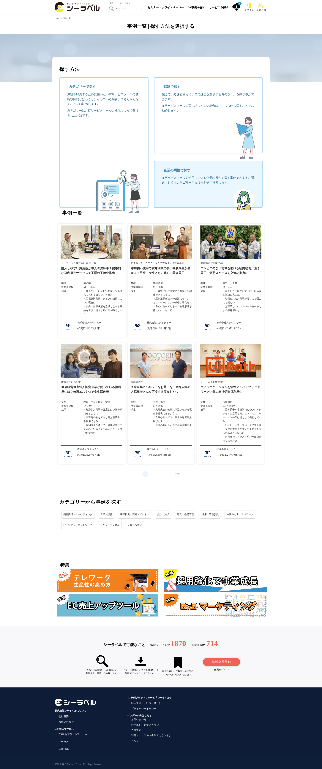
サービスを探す (219, 7)
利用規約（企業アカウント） (147, 724)
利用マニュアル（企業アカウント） (151, 735)
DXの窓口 (64, 748)
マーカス (64, 741)
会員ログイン (221, 669)
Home (57, 18)
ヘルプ (135, 740)
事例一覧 (67, 18)
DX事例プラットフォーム (73, 734)
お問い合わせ (66, 721)
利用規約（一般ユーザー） (146, 703)
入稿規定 (136, 730)
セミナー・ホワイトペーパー (166, 7)
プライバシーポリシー (143, 708)
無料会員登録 (221, 661)
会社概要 (64, 716)
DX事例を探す (196, 7)
